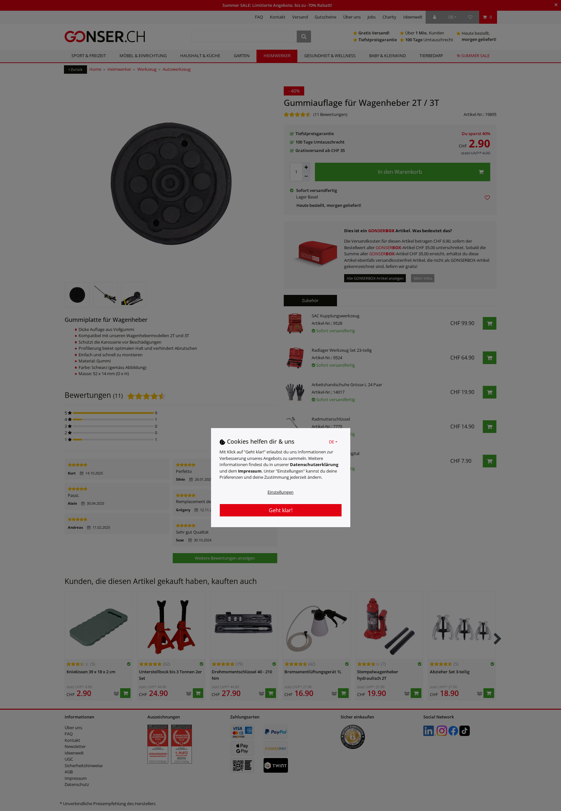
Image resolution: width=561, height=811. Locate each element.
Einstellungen (280, 492)
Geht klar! (281, 510)
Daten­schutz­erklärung (314, 464)
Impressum (250, 471)
